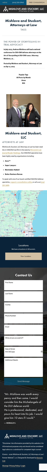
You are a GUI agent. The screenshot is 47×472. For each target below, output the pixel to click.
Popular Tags (23, 75)
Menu (5, 2)
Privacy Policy (14, 466)
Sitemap (5, 466)
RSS (23, 83)
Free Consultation (36, 2)
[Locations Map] (23, 213)
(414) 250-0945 (18, 2)
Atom (23, 80)
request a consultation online (21, 182)
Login (23, 466)
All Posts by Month (23, 78)
